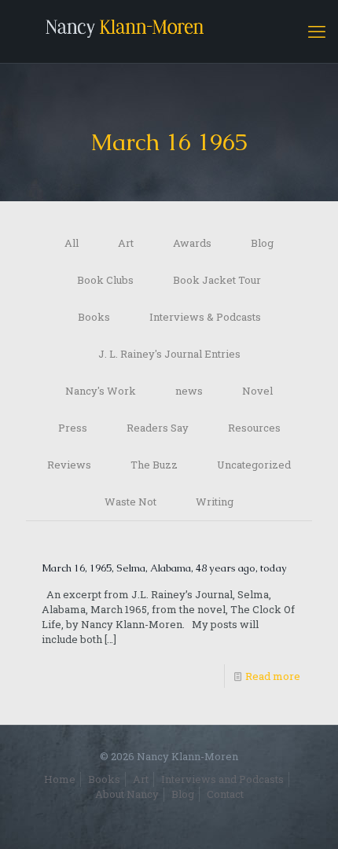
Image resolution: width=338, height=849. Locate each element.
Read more (272, 676)
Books (94, 317)
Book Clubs (105, 280)
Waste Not (130, 501)
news (189, 391)
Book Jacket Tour (217, 280)
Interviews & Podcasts (205, 317)
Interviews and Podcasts (222, 779)
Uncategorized (254, 465)
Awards (192, 243)
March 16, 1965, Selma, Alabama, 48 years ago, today (164, 568)
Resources (254, 428)
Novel (257, 391)
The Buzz (154, 465)
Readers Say (158, 428)
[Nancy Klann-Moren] (169, 31)
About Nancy (127, 794)
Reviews (69, 465)
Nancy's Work (100, 391)
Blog (262, 243)
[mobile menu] (316, 31)
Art (126, 243)
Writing (214, 501)
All (71, 243)
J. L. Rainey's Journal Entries (169, 354)
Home (59, 779)
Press (72, 428)
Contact (225, 794)
